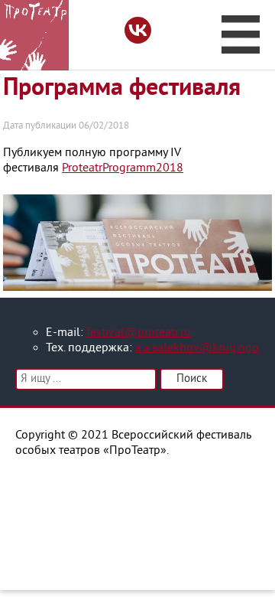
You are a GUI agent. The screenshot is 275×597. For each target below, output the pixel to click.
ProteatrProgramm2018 (122, 168)
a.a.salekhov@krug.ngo (197, 348)
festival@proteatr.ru (138, 333)
